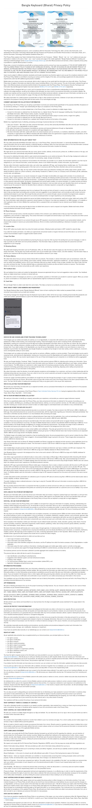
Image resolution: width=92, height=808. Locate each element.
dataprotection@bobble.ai (27, 509)
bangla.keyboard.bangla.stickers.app (35, 61)
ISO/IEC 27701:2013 (60, 87)
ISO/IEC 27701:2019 (45, 87)
